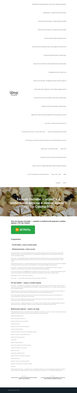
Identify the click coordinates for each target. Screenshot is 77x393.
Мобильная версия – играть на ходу (23, 249)
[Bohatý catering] (14, 93)
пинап (27, 271)
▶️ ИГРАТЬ (23, 230)
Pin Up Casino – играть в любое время (24, 245)
